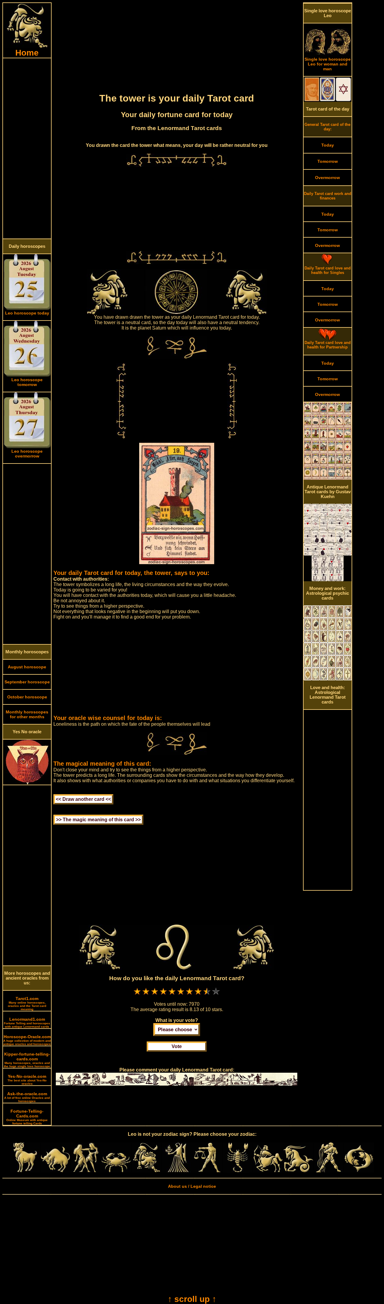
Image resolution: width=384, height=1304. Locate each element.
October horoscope (27, 697)
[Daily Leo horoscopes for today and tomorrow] (146, 1171)
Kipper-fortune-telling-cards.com (27, 1060)
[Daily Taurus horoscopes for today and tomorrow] (55, 1171)
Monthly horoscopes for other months (27, 714)
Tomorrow (327, 161)
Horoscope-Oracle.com (27, 1040)
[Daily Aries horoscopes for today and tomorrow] (25, 1171)
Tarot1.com (27, 1003)
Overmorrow (327, 177)
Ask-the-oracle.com (27, 1097)
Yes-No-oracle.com (27, 1079)
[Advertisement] (27, 148)
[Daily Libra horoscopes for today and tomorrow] (207, 1171)
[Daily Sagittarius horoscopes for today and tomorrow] (268, 1171)
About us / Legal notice (192, 1186)
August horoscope (27, 666)
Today (327, 145)
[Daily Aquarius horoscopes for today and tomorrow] (329, 1171)
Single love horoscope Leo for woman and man (327, 64)
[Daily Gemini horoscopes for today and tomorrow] (86, 1171)
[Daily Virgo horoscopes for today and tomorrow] (177, 1171)
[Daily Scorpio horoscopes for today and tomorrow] (238, 1171)
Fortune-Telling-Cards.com (27, 1117)
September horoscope (27, 681)
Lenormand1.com (27, 1022)
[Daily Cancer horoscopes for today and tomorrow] (116, 1171)
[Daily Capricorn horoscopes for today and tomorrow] (298, 1171)
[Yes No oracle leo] (27, 783)
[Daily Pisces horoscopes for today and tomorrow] (359, 1171)
